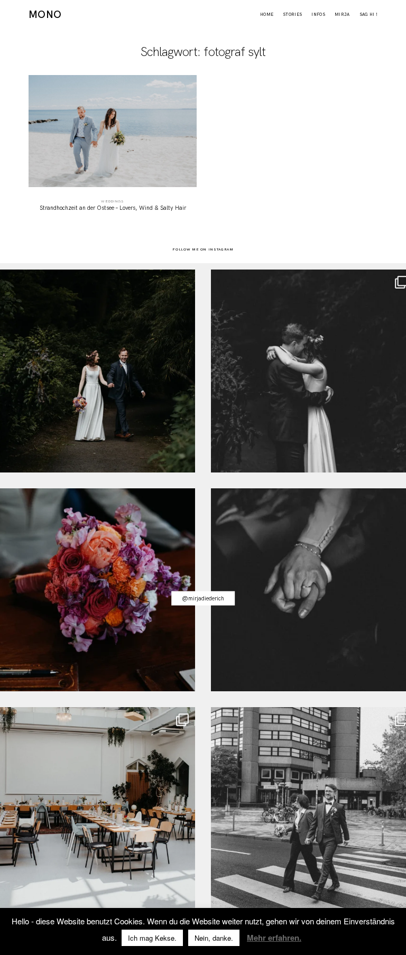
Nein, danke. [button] (214, 938)
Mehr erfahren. (274, 937)
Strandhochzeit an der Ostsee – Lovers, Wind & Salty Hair (112, 147)
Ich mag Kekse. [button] (152, 938)
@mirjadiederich (203, 598)
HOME (266, 15)
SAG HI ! (368, 15)
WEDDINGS (112, 201)
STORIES (292, 15)
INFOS (318, 15)
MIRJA (342, 15)
